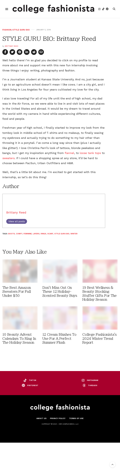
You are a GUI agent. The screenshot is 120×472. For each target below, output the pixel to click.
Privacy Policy (57, 418)
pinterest (32, 385)
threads (92, 385)
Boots (11, 234)
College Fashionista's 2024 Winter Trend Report (99, 338)
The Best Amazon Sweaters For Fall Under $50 (16, 291)
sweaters (8, 158)
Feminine (27, 234)
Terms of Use (76, 418)
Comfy (19, 234)
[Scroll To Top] (112, 464)
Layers (36, 234)
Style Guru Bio (21, 30)
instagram (92, 380)
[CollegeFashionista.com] (53, 9)
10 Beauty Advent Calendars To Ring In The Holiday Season (19, 338)
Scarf (50, 234)
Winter (74, 234)
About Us (41, 418)
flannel (69, 153)
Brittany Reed (11, 46)
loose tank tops (90, 153)
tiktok (32, 380)
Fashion (6, 30)
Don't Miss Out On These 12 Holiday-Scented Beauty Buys (59, 291)
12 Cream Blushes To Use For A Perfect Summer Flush (59, 338)
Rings (43, 234)
